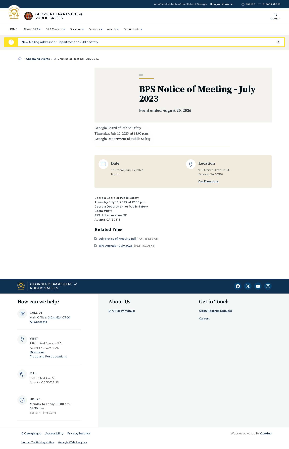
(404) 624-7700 (59, 317)
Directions (37, 352)
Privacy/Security (78, 433)
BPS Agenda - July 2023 (116, 245)
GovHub (266, 433)
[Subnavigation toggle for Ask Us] (120, 29)
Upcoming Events (38, 58)
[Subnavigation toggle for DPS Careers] (66, 29)
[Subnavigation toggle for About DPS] (41, 29)
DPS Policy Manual (121, 310)
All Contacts (38, 321)
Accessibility (54, 433)
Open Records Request (215, 310)
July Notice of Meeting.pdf (117, 238)
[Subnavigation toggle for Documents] (143, 29)
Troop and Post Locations (48, 356)
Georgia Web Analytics (72, 442)
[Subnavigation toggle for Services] (103, 29)
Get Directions (208, 181)
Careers (204, 318)
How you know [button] (219, 4)
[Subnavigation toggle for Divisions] (85, 29)
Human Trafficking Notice (37, 442)
